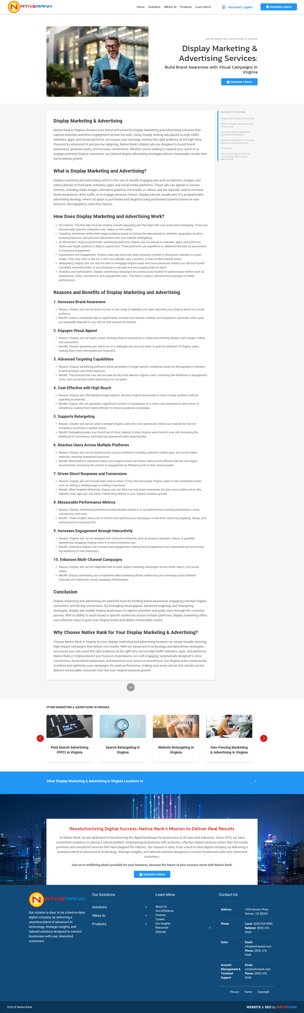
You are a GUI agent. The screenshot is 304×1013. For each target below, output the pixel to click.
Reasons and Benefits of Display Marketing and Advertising (238, 141)
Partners (161, 915)
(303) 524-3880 (263, 923)
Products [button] (186, 7)
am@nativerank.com (258, 969)
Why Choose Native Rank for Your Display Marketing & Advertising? (235, 156)
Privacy (234, 992)
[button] (40, 738)
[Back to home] (30, 7)
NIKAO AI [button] (170, 7)
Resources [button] (162, 927)
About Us (161, 906)
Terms (248, 992)
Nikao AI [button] (98, 915)
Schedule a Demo (280, 7)
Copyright (263, 992)
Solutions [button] (154, 7)
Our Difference (164, 911)
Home (141, 7)
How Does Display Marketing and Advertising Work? (236, 133)
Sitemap (161, 932)
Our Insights (163, 923)
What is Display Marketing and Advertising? (237, 125)
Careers (160, 919)
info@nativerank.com (258, 946)
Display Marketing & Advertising (237, 118)
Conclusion (226, 148)
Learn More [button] (203, 7)
